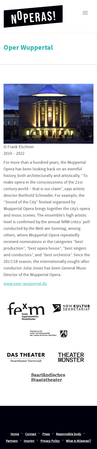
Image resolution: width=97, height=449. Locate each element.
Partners (12, 441)
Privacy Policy (50, 441)
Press (46, 434)
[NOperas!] (33, 15)
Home (15, 434)
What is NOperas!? (78, 441)
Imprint (29, 441)
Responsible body (68, 434)
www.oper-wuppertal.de (25, 284)
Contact (30, 434)
